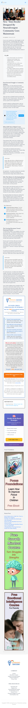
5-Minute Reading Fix (14, 677)
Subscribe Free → (14, 439)
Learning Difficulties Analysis (14, 689)
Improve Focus (14, 692)
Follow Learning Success (9, 122)
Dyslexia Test (14, 688)
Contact (14, 673)
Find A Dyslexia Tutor (14, 694)
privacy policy (18, 382)
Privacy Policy (14, 679)
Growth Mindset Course (14, 690)
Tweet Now (21, 115)
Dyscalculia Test (14, 686)
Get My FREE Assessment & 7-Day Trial (14, 375)
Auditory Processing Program (14, 676)
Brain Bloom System (14, 674)
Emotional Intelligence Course (14, 693)
